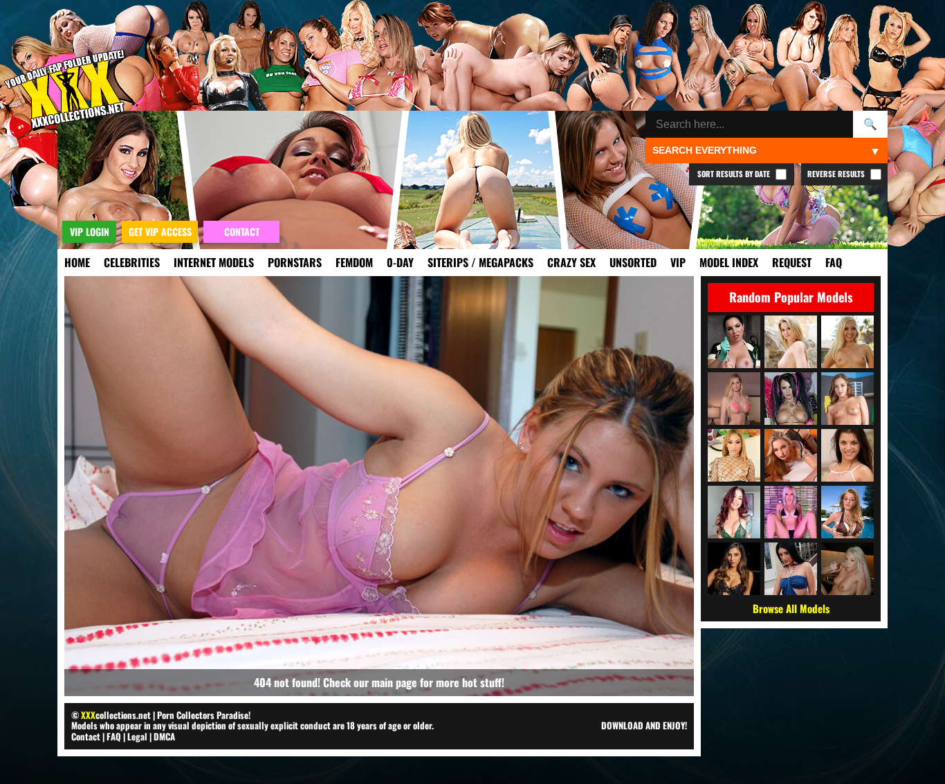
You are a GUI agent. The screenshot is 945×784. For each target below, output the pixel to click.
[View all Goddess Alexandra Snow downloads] (734, 342)
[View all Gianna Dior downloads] (734, 569)
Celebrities (132, 262)
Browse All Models (791, 608)
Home (77, 262)
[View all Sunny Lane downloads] (790, 342)
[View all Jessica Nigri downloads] (790, 512)
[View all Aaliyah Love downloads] (847, 342)
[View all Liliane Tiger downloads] (790, 455)
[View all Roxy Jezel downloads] (734, 455)
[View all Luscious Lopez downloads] (790, 569)
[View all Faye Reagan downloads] (847, 512)
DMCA (164, 736)
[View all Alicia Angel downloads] (847, 455)
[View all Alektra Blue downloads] (790, 398)
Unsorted (633, 262)
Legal (137, 736)
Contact (85, 736)
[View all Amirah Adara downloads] (847, 398)
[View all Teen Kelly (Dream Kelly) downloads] (847, 569)
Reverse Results (837, 173)
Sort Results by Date (734, 173)
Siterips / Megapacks (480, 262)
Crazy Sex (571, 262)
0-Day (400, 262)
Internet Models (214, 262)
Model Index (728, 262)
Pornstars (295, 262)
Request (791, 262)
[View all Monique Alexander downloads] (734, 512)
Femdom (354, 262)
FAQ (833, 262)
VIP (678, 262)
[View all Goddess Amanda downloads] (734, 398)
